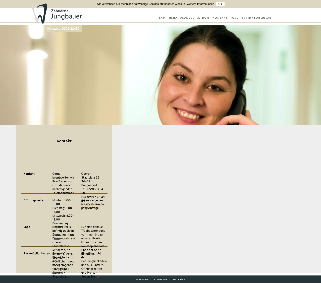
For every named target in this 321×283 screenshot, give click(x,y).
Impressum (142, 279)
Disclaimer (178, 279)
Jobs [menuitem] (235, 17)
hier (97, 276)
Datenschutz (161, 279)
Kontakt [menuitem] (220, 17)
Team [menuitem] (161, 17)
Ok (220, 4)
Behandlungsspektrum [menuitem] (189, 17)
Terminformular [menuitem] (257, 17)
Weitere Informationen (200, 4)
